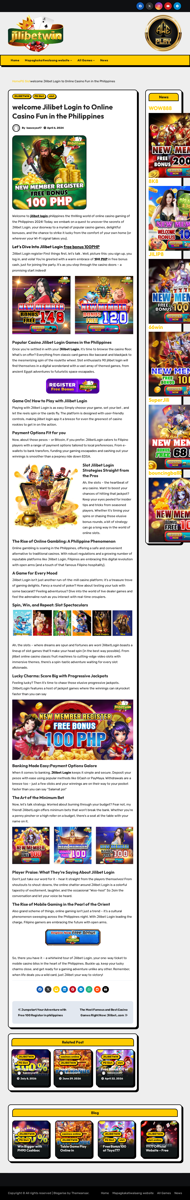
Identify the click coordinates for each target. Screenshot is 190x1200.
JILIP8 (156, 254)
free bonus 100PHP (82, 246)
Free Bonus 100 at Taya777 (114, 1148)
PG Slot (39, 96)
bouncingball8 (165, 473)
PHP (103, 259)
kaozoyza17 (34, 127)
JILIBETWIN (21, 96)
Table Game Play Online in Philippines (73, 1150)
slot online (154, 1140)
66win (156, 327)
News (104, 60)
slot (51, 96)
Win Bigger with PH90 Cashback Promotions (29, 1150)
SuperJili (159, 400)
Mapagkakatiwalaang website (47, 60)
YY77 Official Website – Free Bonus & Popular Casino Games (158, 1152)
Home (15, 60)
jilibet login (39, 216)
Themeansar (80, 1193)
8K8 (153, 181)
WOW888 (160, 108)
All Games (85, 60)
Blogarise (59, 1193)
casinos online (70, 1056)
